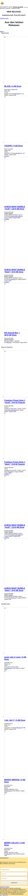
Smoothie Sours (5, 604)
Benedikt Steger (16, 216)
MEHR (2, 31)
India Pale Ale (5, 33)
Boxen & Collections (6, 347)
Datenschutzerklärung (17, 894)
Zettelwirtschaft (4, 18)
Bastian (17, 93)
